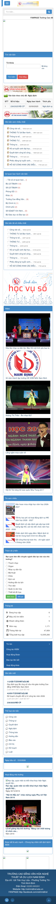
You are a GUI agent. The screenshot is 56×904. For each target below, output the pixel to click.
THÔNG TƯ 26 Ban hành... (21, 132)
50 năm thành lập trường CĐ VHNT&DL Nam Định (26, 378)
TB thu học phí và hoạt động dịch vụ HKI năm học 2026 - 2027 (32, 518)
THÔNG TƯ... (15, 140)
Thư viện (12, 585)
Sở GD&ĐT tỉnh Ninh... (15, 210)
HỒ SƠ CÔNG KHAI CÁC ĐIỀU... (23, 164)
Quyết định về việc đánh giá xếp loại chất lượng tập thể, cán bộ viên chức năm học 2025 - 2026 (27, 527)
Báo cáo (12, 740)
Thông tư (12, 720)
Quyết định (13, 724)
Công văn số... (16, 128)
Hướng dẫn (13, 736)
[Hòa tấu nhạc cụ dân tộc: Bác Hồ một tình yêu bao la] (28, 329)
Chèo (10, 576)
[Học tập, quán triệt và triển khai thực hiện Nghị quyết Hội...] (28, 781)
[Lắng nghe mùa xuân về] (28, 434)
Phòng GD (10, 191)
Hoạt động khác (12, 665)
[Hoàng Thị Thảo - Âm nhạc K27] (28, 397)
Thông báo (13, 732)
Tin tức (9, 644)
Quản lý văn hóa (15, 589)
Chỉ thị (11, 744)
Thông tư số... (15, 136)
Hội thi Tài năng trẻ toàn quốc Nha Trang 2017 (25, 490)
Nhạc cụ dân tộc (15, 569)
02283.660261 (33, 886)
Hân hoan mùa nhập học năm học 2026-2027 (32, 505)
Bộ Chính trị (10, 203)
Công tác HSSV (12, 649)
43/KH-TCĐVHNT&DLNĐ (17, 685)
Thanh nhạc (13, 563)
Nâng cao (44, 67)
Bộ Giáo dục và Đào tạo (15, 214)
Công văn (13, 716)
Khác (8, 195)
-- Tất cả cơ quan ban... (15, 179)
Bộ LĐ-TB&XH (11, 183)
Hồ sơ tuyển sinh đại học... (21, 148)
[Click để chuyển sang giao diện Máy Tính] (12, 900)
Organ (11, 566)
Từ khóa (10, 62)
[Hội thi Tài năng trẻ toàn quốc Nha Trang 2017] (28, 471)
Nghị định (13, 728)
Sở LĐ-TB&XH (11, 187)
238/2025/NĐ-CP (18, 106)
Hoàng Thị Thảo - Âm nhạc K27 (19, 415)
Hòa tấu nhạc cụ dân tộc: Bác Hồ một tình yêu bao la (27, 348)
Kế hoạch (13, 748)
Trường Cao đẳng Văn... (16, 199)
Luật (11, 751)
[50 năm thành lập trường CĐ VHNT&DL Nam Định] (24, 363)
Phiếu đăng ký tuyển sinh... (21, 160)
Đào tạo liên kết (12, 660)
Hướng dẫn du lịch (15, 582)
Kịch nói (11, 579)
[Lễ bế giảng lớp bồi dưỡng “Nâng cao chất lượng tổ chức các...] (28, 813)
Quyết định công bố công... (21, 152)
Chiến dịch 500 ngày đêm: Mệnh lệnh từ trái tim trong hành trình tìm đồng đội (32, 534)
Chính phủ (10, 207)
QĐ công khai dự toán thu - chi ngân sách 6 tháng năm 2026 (32, 540)
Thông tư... (14, 144)
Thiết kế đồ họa (14, 592)
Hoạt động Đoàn (13, 654)
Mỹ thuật (11, 572)
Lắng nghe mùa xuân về (16, 452)
